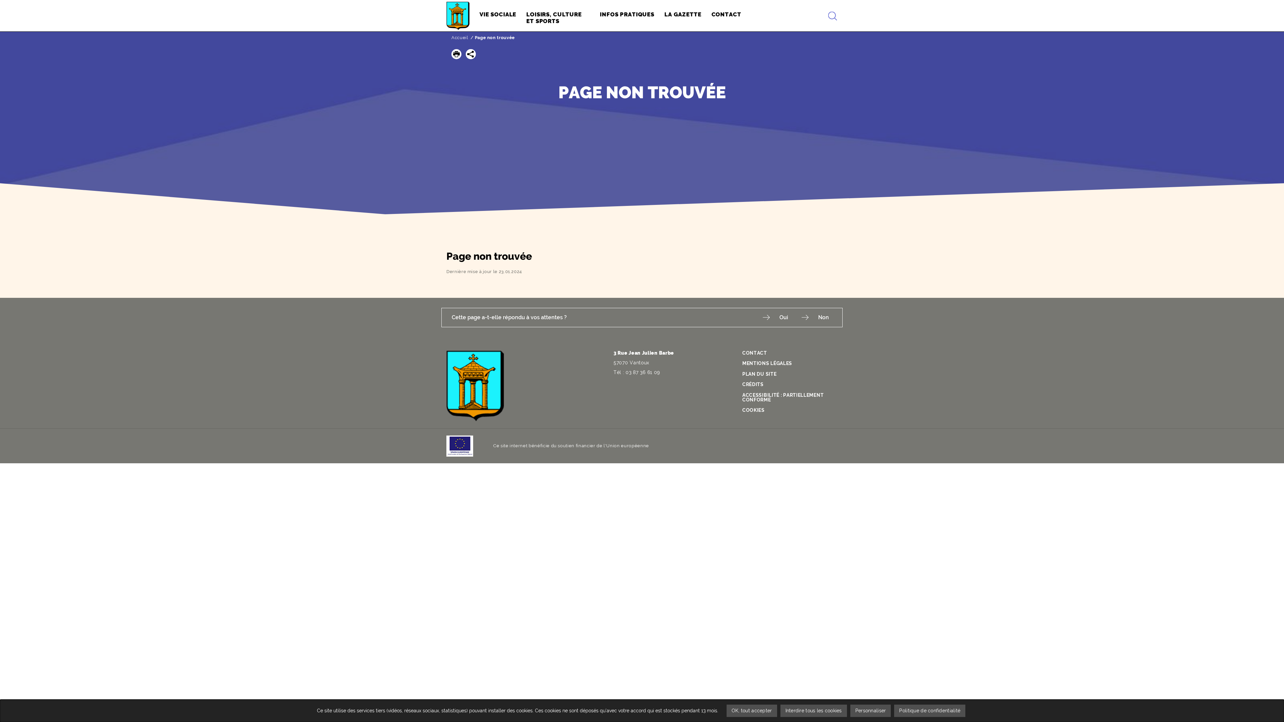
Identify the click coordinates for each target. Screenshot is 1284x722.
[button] (456, 54)
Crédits (753, 384)
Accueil (459, 37)
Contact (754, 353)
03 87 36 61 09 (643, 372)
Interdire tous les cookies (813, 710)
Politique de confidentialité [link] (929, 710)
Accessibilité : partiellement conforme (783, 397)
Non (823, 317)
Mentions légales (767, 363)
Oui (783, 317)
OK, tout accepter (752, 710)
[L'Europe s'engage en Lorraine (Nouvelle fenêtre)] (459, 445)
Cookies (753, 410)
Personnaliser (870, 710)
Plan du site (759, 374)
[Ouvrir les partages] (471, 54)
